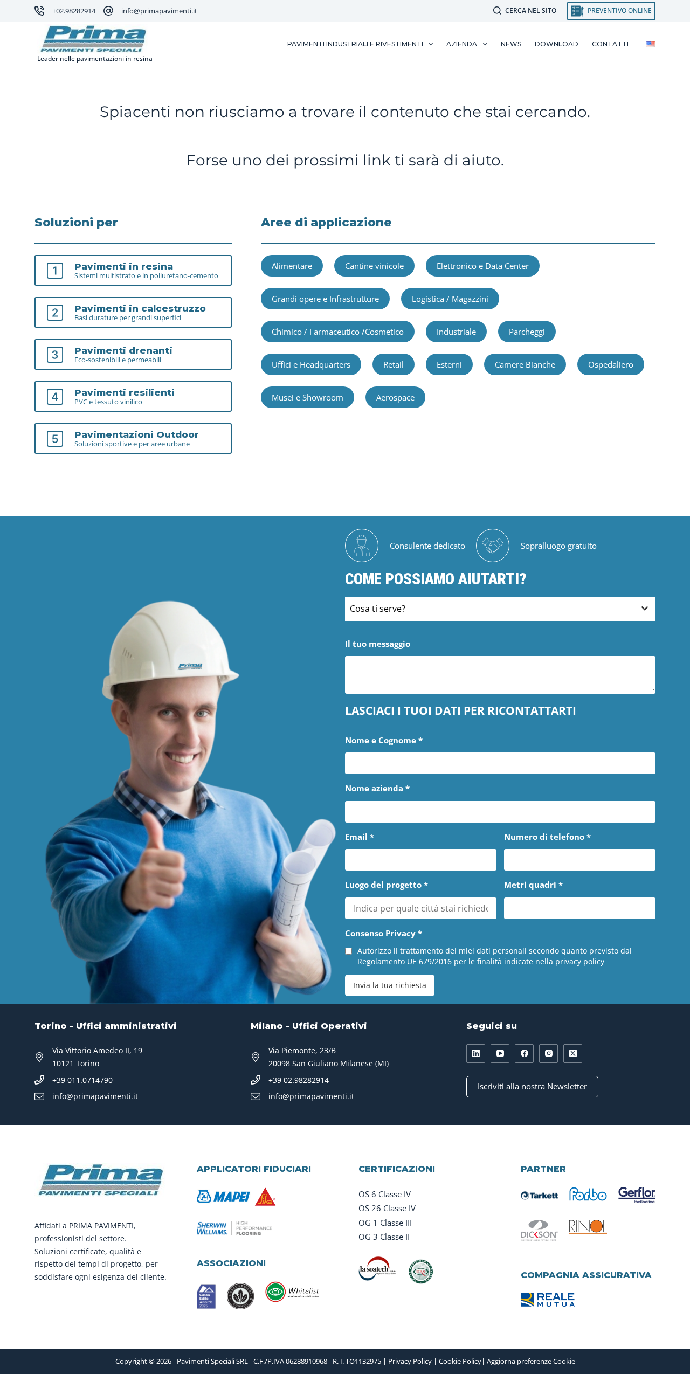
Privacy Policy (410, 1361)
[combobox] (500, 609)
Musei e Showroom (307, 397)
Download (556, 44)
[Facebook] (524, 1053)
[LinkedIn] (475, 1053)
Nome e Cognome (384, 740)
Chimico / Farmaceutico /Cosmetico (338, 331)
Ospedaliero (610, 364)
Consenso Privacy (383, 933)
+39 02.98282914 (298, 1080)
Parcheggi (527, 331)
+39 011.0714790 (82, 1080)
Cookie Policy (460, 1361)
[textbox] (490, 608)
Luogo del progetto (386, 884)
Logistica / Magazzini (450, 298)
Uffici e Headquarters (311, 364)
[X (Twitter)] (572, 1053)
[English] (651, 44)
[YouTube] (500, 1053)
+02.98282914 (73, 11)
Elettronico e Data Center (483, 265)
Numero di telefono (547, 836)
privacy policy (579, 961)
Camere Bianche (525, 364)
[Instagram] (548, 1053)
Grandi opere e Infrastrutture (325, 298)
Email (359, 836)
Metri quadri (533, 884)
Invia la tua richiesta (389, 985)
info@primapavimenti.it (159, 11)
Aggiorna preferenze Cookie (531, 1361)
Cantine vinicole (374, 265)
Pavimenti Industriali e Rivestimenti (355, 44)
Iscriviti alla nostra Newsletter (532, 1086)
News (511, 44)
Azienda (461, 44)
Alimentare (292, 265)
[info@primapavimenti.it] (108, 11)
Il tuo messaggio (377, 643)
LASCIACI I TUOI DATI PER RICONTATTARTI (460, 710)
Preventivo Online (620, 10)
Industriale (456, 331)
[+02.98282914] (39, 11)
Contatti (610, 44)
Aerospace (395, 397)
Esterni (449, 364)
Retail (393, 364)
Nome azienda (377, 788)
